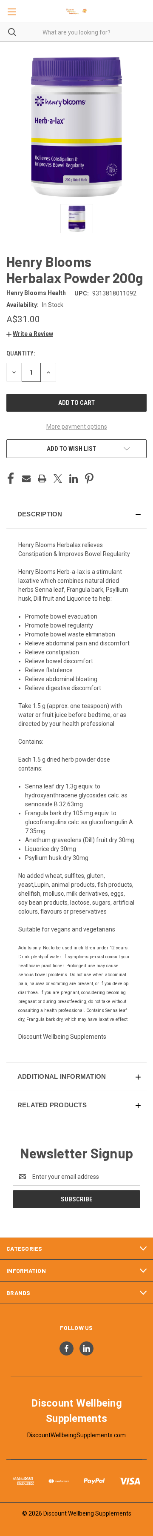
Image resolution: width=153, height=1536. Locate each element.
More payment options (76, 426)
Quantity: (20, 353)
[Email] (26, 478)
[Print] (42, 478)
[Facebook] (10, 478)
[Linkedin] (73, 478)
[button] (29, 333)
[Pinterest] (89, 478)
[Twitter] (58, 478)
